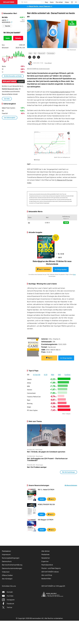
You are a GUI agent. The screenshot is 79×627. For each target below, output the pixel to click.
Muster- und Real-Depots (51, 568)
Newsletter (45, 558)
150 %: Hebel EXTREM (46, 489)
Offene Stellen (7, 575)
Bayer (28, 400)
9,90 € (41, 514)
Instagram (11, 600)
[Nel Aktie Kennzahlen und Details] (13, 56)
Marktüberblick (47, 565)
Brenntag (29, 403)
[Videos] (67, 2)
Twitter (9, 607)
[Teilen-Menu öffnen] (29, 57)
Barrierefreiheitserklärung (12, 565)
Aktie (30, 53)
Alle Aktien (45, 551)
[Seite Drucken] (34, 57)
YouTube (10, 596)
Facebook (10, 603)
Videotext (6, 572)
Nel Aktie (5, 17)
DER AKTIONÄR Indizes (50, 572)
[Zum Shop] (46, 2)
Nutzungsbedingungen (10, 558)
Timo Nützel (48, 63)
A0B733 (4, 20)
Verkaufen (18, 38)
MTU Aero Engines (32, 410)
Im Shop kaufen (61, 269)
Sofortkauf (47, 269)
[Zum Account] (52, 2)
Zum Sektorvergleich (9, 117)
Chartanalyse (50, 53)
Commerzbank (31, 393)
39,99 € (42, 499)
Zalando (29, 379)
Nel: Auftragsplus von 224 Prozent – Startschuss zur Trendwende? (47, 459)
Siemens (29, 390)
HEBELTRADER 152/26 (46, 504)
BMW (28, 386)
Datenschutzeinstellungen (12, 568)
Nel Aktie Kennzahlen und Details (13, 76)
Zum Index (7, 99)
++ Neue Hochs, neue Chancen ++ (39, 6)
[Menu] (76, 2)
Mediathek (45, 554)
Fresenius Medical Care (34, 397)
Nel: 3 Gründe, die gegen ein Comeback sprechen (46, 452)
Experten (45, 561)
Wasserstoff (41, 53)
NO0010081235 (6, 22)
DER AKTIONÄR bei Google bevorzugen (38, 68)
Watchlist (7, 26)
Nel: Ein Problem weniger (37, 467)
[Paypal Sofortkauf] (49, 357)
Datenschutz (7, 561)
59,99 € (42, 530)
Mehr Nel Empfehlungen (68, 472)
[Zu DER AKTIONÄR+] (59, 2)
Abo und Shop (46, 575)
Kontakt (10, 592)
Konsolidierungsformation (60, 92)
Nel (35, 53)
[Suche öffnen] (22, 2)
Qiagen (29, 407)
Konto (74, 274)
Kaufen (8, 38)
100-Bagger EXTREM (45, 520)
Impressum (6, 554)
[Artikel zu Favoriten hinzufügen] (38, 57)
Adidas (29, 383)
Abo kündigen (7, 579)
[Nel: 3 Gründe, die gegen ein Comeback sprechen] (52, 435)
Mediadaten (6, 551)
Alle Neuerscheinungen (71, 485)
